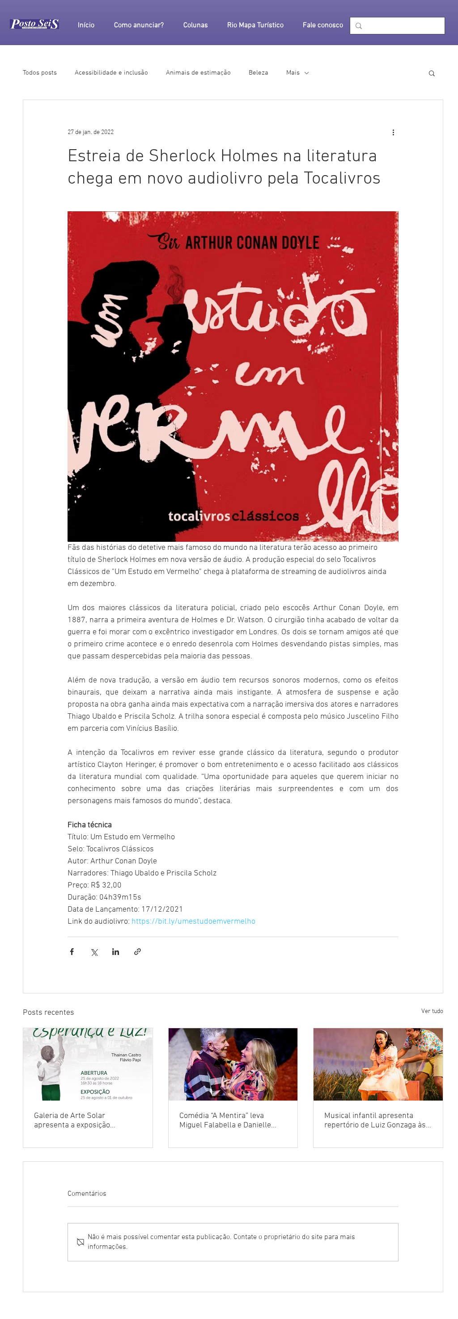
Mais (293, 73)
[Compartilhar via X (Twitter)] (93, 951)
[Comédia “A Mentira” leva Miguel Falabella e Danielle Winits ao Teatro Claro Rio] (233, 1064)
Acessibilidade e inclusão (111, 73)
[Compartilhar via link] (137, 951)
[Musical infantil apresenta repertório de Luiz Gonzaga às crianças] (378, 1064)
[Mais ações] (393, 132)
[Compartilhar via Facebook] (72, 951)
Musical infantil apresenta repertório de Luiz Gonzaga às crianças (375, 1120)
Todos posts (40, 73)
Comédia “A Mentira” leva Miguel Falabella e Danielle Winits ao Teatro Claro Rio (225, 1120)
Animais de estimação (198, 73)
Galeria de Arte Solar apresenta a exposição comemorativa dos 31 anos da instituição (85, 1120)
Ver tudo (432, 1011)
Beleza (258, 73)
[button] (432, 72)
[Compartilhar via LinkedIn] (115, 951)
